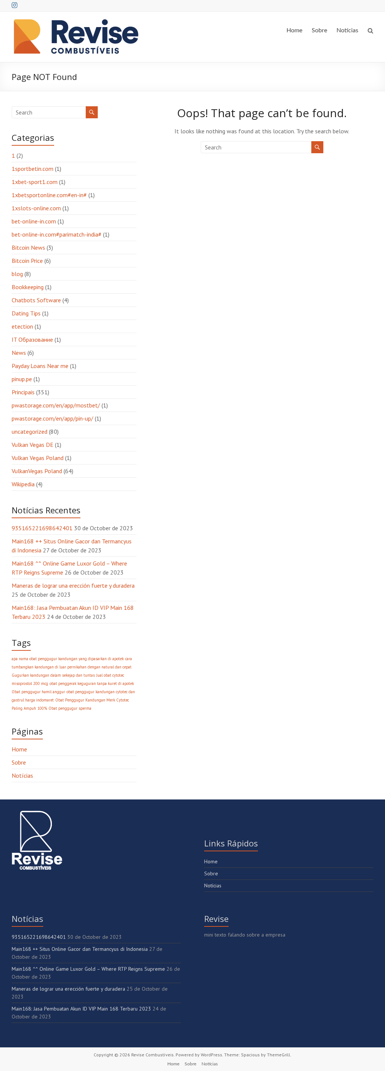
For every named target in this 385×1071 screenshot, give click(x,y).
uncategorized (29, 431)
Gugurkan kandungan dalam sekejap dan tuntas (53, 675)
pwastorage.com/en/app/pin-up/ (52, 418)
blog (17, 274)
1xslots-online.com (36, 208)
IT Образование (32, 339)
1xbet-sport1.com (35, 182)
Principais (23, 392)
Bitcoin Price (27, 260)
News (19, 352)
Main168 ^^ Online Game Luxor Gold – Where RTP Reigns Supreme (88, 968)
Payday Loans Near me (40, 366)
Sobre (319, 30)
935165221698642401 (42, 528)
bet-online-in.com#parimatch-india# (57, 234)
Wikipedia (23, 484)
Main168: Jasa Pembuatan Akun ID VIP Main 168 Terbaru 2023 (81, 1008)
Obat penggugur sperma (70, 708)
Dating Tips (26, 313)
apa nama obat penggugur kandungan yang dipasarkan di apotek (68, 658)
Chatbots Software (36, 300)
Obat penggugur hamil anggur (38, 691)
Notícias (347, 30)
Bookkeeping (28, 287)
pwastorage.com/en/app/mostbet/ (56, 405)
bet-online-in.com (34, 221)
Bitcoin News (28, 247)
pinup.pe (22, 379)
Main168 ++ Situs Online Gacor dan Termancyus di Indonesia (80, 949)
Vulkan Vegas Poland (38, 458)
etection (22, 326)
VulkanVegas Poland (37, 471)
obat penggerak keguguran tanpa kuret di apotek (92, 683)
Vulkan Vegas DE (32, 444)
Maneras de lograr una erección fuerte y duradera (73, 585)
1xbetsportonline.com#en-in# (49, 195)
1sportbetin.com (32, 168)
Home (294, 30)
